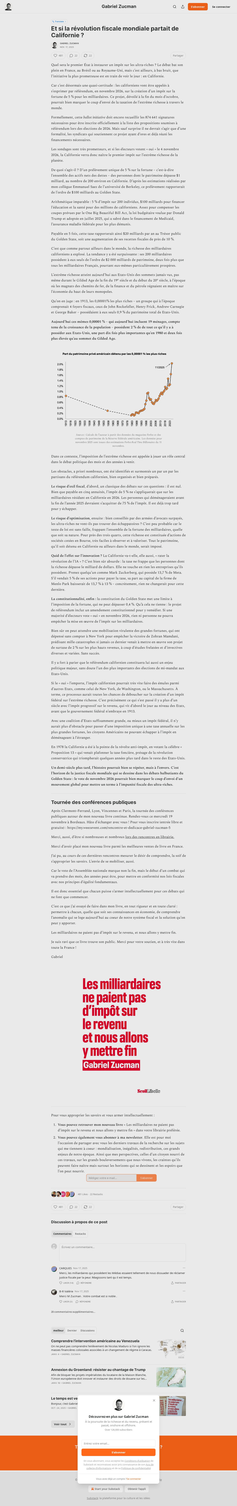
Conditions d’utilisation (137, 1460)
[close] (154, 1400)
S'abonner (119, 1452)
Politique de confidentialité (136, 1468)
